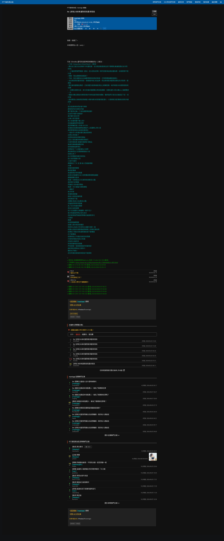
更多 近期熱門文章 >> (112, 435)
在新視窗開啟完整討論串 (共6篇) (112, 370)
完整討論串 (75, 330)
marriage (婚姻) (81, 8)
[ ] (76, 383)
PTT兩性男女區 (71, 8)
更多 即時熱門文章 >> (112, 503)
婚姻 (79, 301)
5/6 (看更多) (78, 28)
